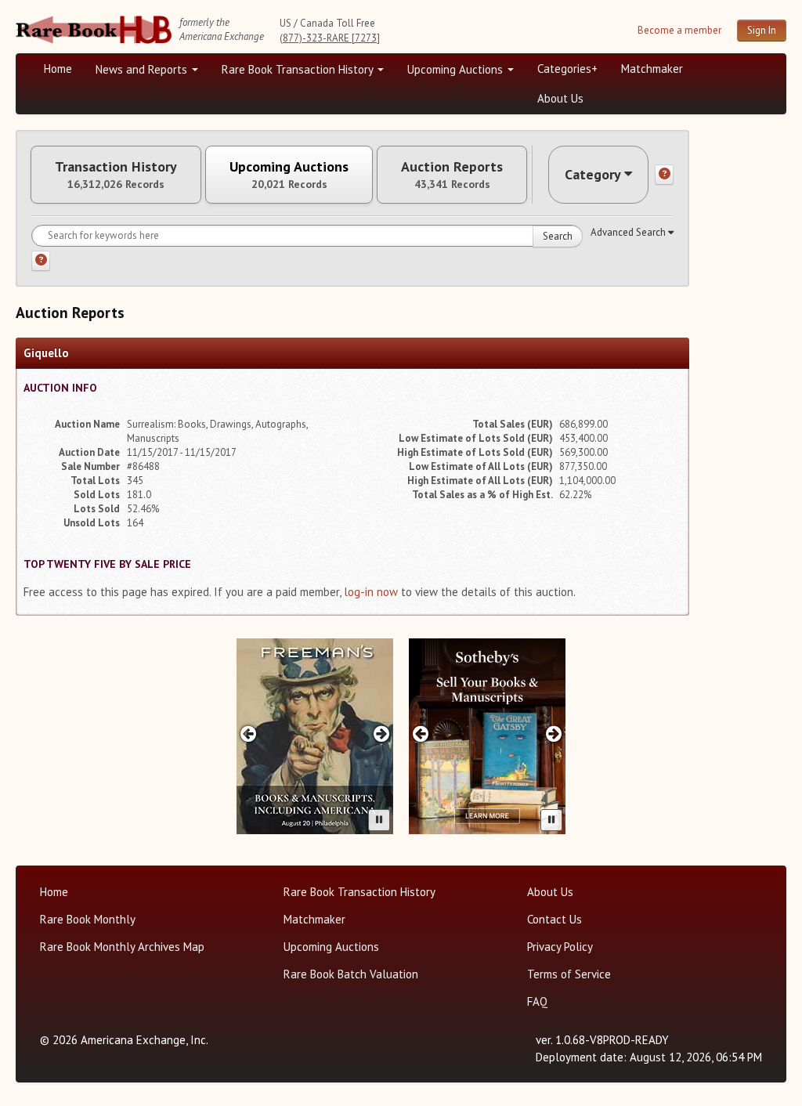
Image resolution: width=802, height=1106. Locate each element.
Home (58, 68)
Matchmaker (652, 68)
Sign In (761, 30)
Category (593, 174)
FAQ (537, 1001)
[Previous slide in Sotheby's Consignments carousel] (420, 733)
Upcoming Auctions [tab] (289, 174)
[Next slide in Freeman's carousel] (381, 733)
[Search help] (40, 261)
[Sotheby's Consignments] (487, 736)
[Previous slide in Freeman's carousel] (248, 733)
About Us (560, 98)
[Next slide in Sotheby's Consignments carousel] (554, 733)
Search (558, 236)
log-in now (371, 591)
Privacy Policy (560, 946)
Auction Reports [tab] (452, 174)
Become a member (679, 30)
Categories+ (567, 68)
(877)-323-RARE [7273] (330, 38)
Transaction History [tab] (116, 174)
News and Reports (143, 69)
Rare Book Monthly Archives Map (122, 946)
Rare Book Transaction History (299, 69)
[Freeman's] (315, 736)
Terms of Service (569, 974)
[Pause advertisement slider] (379, 820)
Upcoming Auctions (456, 69)
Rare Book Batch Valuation (351, 974)
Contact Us (554, 919)
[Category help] (664, 174)
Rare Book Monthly (87, 919)
